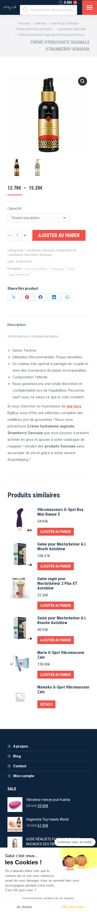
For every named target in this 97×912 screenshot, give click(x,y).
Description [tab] (16, 325)
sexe (71, 268)
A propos (20, 746)
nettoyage (57, 268)
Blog (17, 756)
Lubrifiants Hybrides (39, 250)
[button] (82, 81)
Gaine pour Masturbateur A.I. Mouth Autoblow (61, 546)
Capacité (14, 208)
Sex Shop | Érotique (38, 255)
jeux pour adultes (36, 268)
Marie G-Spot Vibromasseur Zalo (61, 655)
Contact (19, 766)
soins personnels (19, 274)
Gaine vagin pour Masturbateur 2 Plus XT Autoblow (57, 583)
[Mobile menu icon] (89, 7)
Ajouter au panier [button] (55, 532)
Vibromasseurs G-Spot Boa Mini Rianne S (60, 512)
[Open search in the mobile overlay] (48, 10)
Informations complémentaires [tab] (32, 336)
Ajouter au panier (59, 235)
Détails (46, 704)
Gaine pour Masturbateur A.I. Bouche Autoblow (61, 620)
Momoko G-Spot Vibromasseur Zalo (63, 689)
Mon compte (23, 776)
